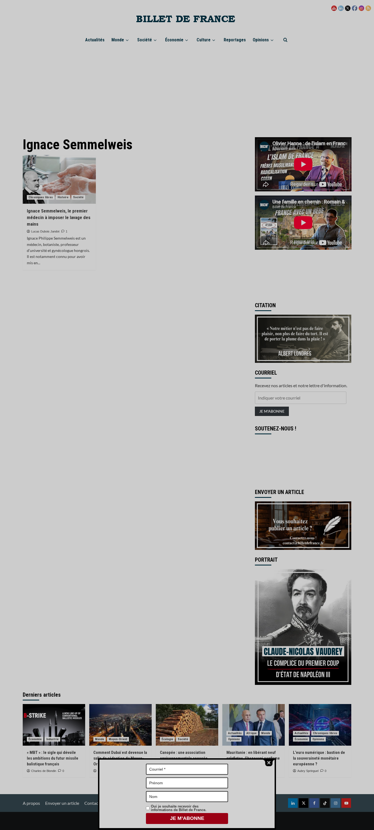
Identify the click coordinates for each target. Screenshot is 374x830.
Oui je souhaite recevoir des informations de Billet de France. (178, 808)
